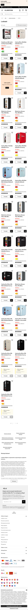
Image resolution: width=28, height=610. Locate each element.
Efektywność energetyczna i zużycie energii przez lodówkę (7, 438)
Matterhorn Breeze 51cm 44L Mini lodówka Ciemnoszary (20, 285)
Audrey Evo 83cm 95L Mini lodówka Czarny (6, 395)
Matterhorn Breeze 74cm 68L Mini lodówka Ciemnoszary (20, 215)
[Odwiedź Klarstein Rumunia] (15, 583)
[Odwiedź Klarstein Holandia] (7, 586)
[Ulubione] (23, 10)
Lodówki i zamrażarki (12, 18)
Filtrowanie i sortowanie (22, 25)
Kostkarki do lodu (4, 532)
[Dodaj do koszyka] (11, 58)
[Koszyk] (26, 10)
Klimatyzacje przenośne (5, 523)
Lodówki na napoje (4, 534)
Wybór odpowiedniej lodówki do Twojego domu (7, 443)
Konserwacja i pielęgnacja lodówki (20, 438)
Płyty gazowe (3, 544)
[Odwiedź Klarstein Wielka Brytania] (17, 580)
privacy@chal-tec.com (21, 507)
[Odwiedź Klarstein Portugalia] (9, 586)
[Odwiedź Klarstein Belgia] (4, 586)
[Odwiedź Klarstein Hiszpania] (15, 580)
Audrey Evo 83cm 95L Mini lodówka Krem (6, 354)
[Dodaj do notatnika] (12, 29)
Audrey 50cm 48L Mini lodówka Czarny (20, 250)
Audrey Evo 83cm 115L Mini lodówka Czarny (20, 354)
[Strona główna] (3, 18)
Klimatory (3, 537)
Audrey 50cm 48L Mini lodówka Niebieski (20, 181)
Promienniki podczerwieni (6, 530)
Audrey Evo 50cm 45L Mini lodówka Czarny (6, 285)
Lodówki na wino (4, 518)
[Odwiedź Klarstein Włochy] (12, 580)
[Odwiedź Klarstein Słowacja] (2, 583)
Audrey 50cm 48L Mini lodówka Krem (20, 42)
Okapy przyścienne (4, 539)
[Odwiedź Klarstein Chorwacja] (12, 583)
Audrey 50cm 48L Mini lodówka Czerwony (20, 146)
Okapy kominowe (4, 527)
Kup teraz (2, 4)
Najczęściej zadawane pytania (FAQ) (7, 448)
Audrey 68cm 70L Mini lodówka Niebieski (20, 77)
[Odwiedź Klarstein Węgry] (7, 583)
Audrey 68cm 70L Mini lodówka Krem (7, 146)
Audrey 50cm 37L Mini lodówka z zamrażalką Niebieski (21, 319)
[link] (7, 34)
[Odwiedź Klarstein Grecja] (15, 585)
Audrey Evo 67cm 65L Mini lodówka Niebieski (7, 181)
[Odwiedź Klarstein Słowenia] (12, 586)
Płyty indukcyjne (4, 541)
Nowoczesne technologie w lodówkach (20, 443)
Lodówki (19, 18)
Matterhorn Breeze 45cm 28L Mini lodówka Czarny (6, 215)
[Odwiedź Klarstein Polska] (9, 583)
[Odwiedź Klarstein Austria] (4, 580)
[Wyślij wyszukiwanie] (2, 14)
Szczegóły (5, 58)
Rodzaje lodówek (7, 433)
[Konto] (20, 10)
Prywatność (4, 505)
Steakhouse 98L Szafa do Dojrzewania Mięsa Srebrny (7, 42)
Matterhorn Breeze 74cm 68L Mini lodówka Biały (20, 112)
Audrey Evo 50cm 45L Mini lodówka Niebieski (7, 319)
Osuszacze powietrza (5, 520)
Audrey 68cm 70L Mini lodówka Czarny (7, 250)
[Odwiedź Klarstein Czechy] (4, 583)
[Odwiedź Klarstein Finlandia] (2, 586)
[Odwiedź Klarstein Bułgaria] (17, 583)
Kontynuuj (14, 481)
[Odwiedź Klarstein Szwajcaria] (7, 580)
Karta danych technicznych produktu (6, 53)
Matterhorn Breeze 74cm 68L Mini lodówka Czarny (6, 112)
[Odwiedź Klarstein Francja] (9, 580)
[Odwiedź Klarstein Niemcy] (2, 580)
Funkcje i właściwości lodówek (20, 434)
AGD (5, 18)
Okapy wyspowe (4, 525)
